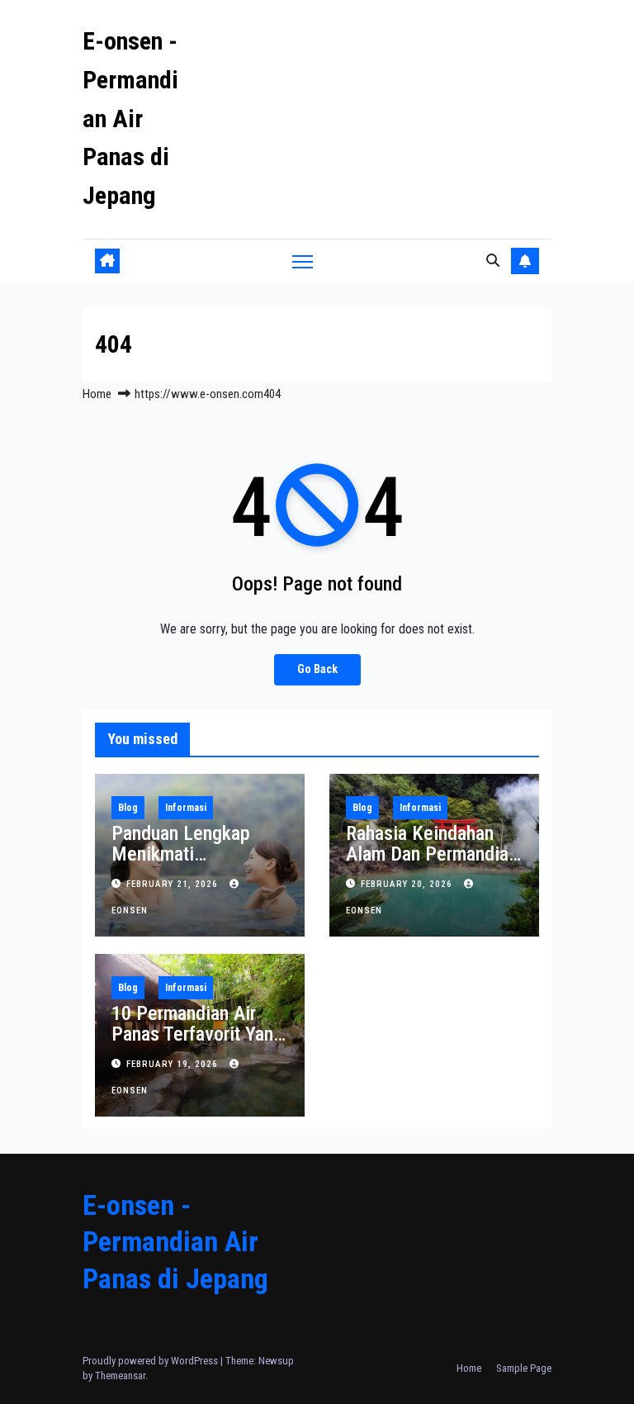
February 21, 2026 (173, 884)
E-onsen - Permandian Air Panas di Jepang (130, 118)
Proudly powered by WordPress (151, 1360)
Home (97, 394)
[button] (492, 260)
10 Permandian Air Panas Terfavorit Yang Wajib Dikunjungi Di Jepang (197, 1044)
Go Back (317, 669)
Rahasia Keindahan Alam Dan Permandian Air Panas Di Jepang (432, 854)
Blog (128, 807)
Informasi (185, 807)
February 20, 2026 (408, 884)
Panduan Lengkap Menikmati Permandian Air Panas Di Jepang (197, 864)
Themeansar (120, 1375)
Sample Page (523, 1368)
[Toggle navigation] (302, 261)
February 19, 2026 (173, 1064)
